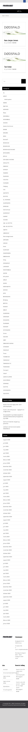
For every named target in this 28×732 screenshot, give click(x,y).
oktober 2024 (6, 513)
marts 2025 (6, 496)
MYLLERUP (6, 276)
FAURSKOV (6, 176)
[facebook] (24, 1)
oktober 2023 (6, 553)
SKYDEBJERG (6, 330)
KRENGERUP (6, 263)
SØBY (4, 340)
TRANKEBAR (6, 366)
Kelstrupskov (7, 99)
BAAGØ (5, 129)
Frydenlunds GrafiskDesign (19, 705)
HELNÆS (5, 219)
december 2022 (7, 586)
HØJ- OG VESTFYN (7, 226)
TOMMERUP (6, 360)
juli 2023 (5, 563)
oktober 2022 (6, 593)
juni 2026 (5, 446)
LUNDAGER (6, 266)
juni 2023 (5, 566)
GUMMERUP (6, 213)
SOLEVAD (5, 336)
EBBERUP (5, 166)
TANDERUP (6, 350)
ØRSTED (5, 303)
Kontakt (5, 669)
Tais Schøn (14, 56)
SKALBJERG (6, 320)
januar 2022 (6, 623)
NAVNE (14, 43)
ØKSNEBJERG (6, 296)
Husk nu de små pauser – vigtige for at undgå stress (20, 684)
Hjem (3, 15)
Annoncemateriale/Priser (7, 673)
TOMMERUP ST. (7, 363)
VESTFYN (5, 387)
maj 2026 (5, 449)
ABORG (5, 102)
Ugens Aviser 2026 (6, 682)
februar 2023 (6, 580)
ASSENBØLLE (6, 119)
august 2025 (6, 480)
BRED (4, 136)
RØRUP (5, 310)
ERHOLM (5, 169)
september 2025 (7, 476)
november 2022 (7, 590)
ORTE (4, 293)
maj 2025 (5, 490)
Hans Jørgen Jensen (14, 30)
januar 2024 (6, 543)
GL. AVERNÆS (6, 199)
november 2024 (7, 510)
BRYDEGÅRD (6, 153)
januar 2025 (6, 503)
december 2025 (7, 466)
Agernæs (5, 106)
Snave (4, 333)
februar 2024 (6, 540)
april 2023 (6, 573)
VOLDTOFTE (6, 393)
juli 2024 (5, 523)
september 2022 (7, 596)
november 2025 (7, 469)
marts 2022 (6, 617)
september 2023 (7, 556)
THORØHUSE (6, 356)
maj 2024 (5, 530)
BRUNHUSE (6, 143)
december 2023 (7, 546)
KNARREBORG (7, 253)
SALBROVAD (6, 313)
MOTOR (5, 273)
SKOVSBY (5, 326)
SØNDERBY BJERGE (8, 343)
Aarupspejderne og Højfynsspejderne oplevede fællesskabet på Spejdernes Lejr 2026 (13, 416)
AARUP (5, 96)
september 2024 (7, 516)
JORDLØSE (6, 239)
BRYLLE (5, 156)
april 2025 (6, 493)
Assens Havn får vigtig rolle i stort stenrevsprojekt (20, 672)
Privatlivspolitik (7, 689)
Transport (5, 370)
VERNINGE (6, 383)
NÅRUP (5, 280)
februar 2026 (6, 459)
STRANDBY (6, 346)
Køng (4, 260)
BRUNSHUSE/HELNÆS (9, 149)
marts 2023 (6, 576)
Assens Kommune (8, 126)
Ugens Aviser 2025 (6, 677)
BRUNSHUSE (6, 146)
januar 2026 (6, 463)
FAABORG (5, 173)
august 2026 (6, 439)
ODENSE (5, 290)
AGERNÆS (6, 109)
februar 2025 (6, 500)
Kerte (4, 246)
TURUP (5, 373)
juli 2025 (5, 483)
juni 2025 (5, 486)
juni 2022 (5, 607)
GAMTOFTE (6, 193)
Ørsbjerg (5, 300)
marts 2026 (6, 456)
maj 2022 (5, 610)
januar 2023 (6, 583)
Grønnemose (6, 209)
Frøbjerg (5, 186)
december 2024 (7, 506)
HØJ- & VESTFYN (7, 223)
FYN (4, 189)
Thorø (4, 353)
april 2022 (6, 613)
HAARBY (5, 216)
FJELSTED (5, 179)
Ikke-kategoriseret (8, 236)
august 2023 (6, 560)
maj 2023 (5, 570)
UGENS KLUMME (7, 377)
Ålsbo (4, 112)
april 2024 (6, 533)
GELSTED (5, 196)
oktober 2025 (6, 473)
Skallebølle (6, 323)
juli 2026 (5, 443)
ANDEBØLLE (6, 116)
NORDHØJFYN (6, 286)
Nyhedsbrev (6, 686)
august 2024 (6, 520)
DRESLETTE (6, 163)
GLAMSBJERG (6, 203)
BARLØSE (5, 133)
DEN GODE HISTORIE (8, 159)
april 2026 (6, 453)
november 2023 (7, 550)
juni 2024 (5, 526)
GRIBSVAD (6, 206)
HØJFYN (5, 229)
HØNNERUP (6, 233)
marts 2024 (6, 536)
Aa (3, 93)
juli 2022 (5, 603)
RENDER (5, 306)
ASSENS (5, 123)
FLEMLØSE (6, 183)
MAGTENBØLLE (7, 270)
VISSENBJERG (6, 390)
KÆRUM (5, 243)
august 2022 (6, 600)
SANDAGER (6, 316)
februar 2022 (6, 620)
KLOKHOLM (6, 250)
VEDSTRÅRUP (6, 380)
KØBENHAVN (6, 256)
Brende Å (5, 139)
